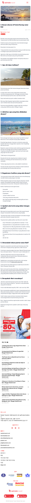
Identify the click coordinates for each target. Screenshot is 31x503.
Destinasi (4, 32)
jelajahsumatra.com (6, 443)
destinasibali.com (5, 435)
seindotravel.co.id (5, 433)
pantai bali (3, 34)
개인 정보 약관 (4, 458)
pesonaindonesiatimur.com (8, 447)
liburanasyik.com (5, 445)
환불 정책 (3, 465)
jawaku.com (4, 440)
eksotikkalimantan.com (7, 438)
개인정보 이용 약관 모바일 (8, 460)
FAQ (2, 455)
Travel (8, 32)
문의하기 (3, 453)
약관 (2, 462)
